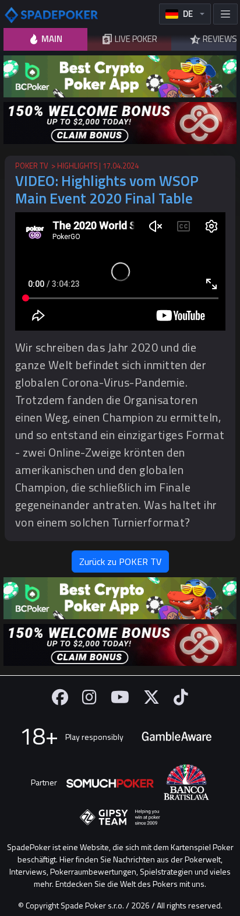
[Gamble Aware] (176, 736)
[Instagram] (89, 697)
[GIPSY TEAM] (120, 817)
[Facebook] (60, 697)
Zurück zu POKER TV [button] (120, 561)
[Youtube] (120, 697)
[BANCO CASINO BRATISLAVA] (186, 782)
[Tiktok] (181, 697)
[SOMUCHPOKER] (110, 782)
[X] (151, 697)
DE (188, 13)
